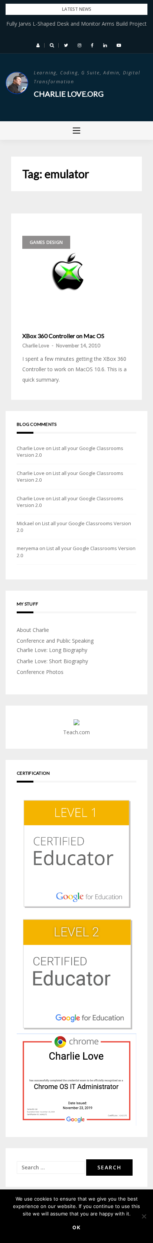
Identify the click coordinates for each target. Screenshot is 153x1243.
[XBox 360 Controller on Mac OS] (72, 271)
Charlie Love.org (69, 93)
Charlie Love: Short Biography (52, 661)
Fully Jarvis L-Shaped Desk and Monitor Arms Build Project (76, 23)
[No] (143, 1216)
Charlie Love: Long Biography (52, 649)
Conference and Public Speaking (55, 640)
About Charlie (33, 629)
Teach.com (76, 732)
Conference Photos (40, 671)
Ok (76, 1227)
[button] (38, 45)
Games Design (46, 242)
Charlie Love (35, 346)
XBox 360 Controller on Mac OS (63, 336)
